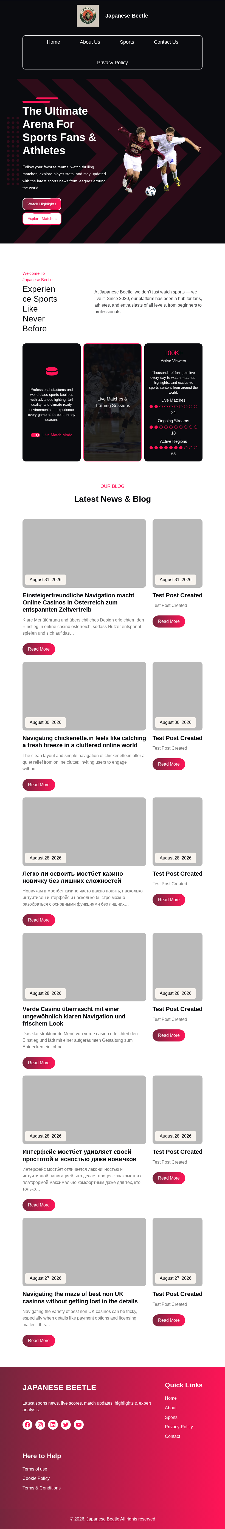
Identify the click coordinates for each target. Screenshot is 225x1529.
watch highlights (41, 204)
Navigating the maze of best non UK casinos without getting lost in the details (80, 1297)
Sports (171, 1417)
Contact (172, 1436)
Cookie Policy (36, 1478)
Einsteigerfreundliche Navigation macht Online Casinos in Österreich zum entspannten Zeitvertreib (78, 602)
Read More (39, 649)
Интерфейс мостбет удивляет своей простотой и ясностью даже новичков (79, 1155)
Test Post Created (178, 595)
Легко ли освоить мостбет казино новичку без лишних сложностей (72, 877)
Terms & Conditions (41, 1488)
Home (171, 1398)
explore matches (42, 218)
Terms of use (34, 1469)
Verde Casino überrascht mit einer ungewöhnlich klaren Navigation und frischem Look (73, 1016)
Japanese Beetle (126, 16)
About (170, 1407)
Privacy (172, 1426)
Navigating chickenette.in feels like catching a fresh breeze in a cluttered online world (84, 742)
